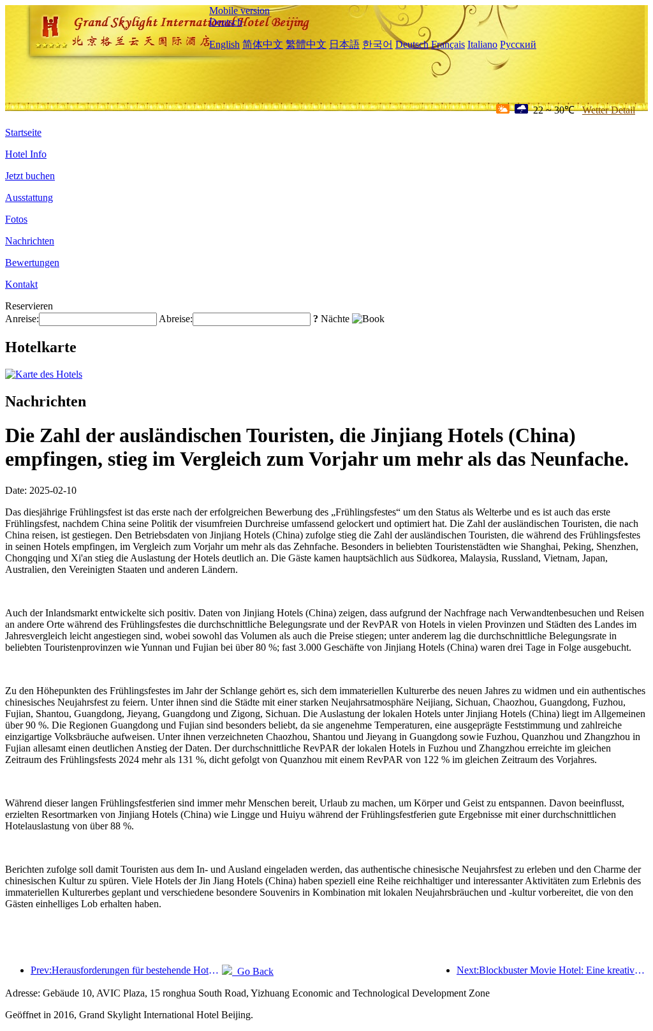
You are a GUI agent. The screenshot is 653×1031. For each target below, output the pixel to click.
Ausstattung (29, 197)
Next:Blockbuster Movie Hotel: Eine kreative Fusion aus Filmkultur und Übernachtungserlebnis (552, 970)
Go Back (253, 971)
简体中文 (262, 44)
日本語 (344, 44)
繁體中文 (306, 44)
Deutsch (225, 22)
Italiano (482, 44)
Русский (518, 44)
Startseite (23, 132)
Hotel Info (26, 154)
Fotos (16, 219)
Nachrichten (29, 240)
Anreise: (22, 318)
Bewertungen (32, 262)
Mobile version (239, 10)
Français (448, 44)
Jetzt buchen (30, 175)
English (224, 44)
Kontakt (21, 284)
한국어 (377, 44)
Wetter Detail (608, 110)
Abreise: (176, 318)
